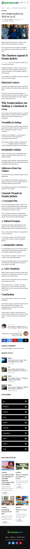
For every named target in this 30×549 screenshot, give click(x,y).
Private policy (21, 537)
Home (3, 8)
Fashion (8, 8)
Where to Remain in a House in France (22, 476)
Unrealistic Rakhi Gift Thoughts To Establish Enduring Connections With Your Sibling (8, 479)
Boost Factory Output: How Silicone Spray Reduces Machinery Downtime (18, 388)
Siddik (5, 492)
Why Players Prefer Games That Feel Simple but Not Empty (17, 360)
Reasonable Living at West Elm (6, 512)
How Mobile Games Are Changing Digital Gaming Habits (17, 378)
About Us (12, 537)
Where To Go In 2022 (21, 511)
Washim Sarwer (8, 19)
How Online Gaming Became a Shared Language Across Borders (17, 369)
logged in (10, 348)
